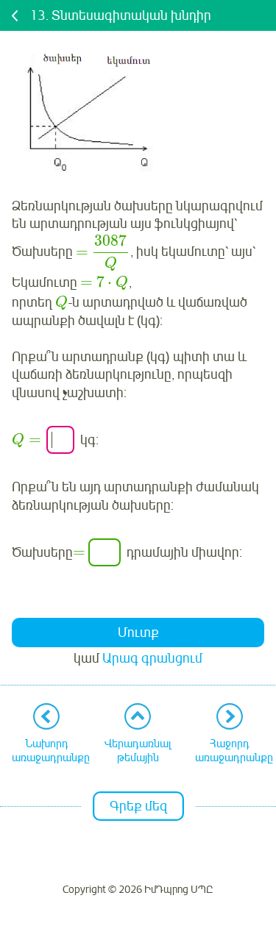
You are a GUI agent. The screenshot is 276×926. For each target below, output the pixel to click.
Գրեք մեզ (138, 806)
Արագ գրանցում (152, 658)
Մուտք (138, 632)
